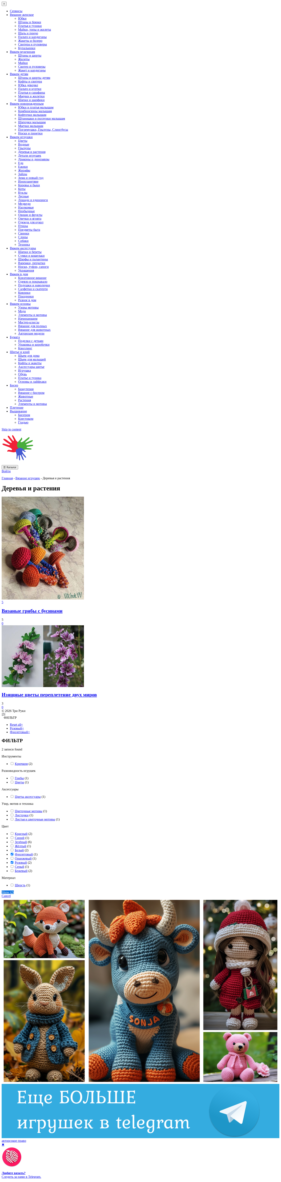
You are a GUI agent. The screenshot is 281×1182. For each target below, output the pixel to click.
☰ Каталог (9, 467)
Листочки (22, 815)
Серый (19, 866)
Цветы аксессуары (28, 796)
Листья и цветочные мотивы (35, 819)
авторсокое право (14, 1140)
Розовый (21, 862)
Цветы (19, 782)
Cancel (6, 896)
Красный (21, 833)
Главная (7, 478)
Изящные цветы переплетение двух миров (49, 694)
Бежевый (21, 871)
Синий (19, 838)
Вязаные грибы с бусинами (32, 611)
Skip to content (11, 429)
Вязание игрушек (27, 478)
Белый (19, 850)
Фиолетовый (24, 854)
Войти (6, 471)
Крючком (21, 763)
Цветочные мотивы (28, 811)
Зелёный (21, 842)
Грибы (19, 778)
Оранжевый (23, 858)
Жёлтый (20, 846)
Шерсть (20, 885)
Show (8, 892)
